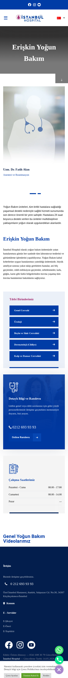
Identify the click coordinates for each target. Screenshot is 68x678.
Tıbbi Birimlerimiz (21, 299)
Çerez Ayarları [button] (12, 675)
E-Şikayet (8, 621)
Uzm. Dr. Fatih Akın (16, 169)
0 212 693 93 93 (21, 584)
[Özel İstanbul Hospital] (25, 18)
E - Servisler (9, 612)
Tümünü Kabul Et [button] (31, 675)
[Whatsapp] (59, 650)
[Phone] (59, 660)
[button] (33, 193)
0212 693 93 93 (24, 427)
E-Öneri (7, 626)
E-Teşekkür (8, 631)
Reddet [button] (46, 675)
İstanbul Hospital (11, 658)
